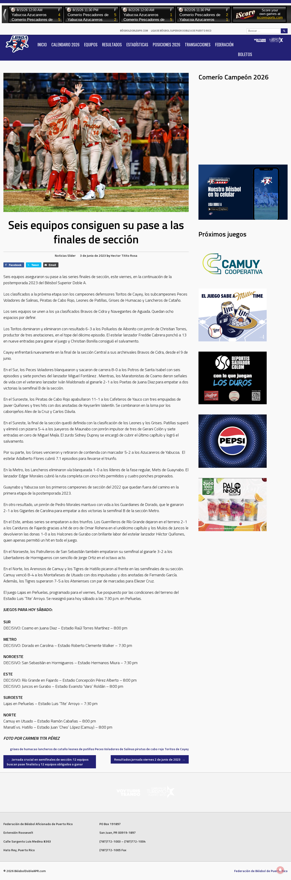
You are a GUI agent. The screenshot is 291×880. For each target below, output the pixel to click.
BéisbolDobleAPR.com (134, 30)
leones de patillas (81, 749)
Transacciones (198, 44)
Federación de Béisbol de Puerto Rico (261, 870)
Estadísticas (137, 44)
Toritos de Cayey (177, 749)
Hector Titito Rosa (124, 255)
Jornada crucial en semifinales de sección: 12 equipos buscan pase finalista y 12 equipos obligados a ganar (47, 762)
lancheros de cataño (53, 749)
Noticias (61, 255)
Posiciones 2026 (166, 44)
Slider (71, 255)
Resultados (112, 44)
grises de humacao (23, 749)
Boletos (245, 54)
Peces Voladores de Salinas (114, 749)
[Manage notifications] (280, 870)
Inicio (42, 44)
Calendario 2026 (65, 44)
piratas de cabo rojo (149, 749)
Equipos (91, 44)
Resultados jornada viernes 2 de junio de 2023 (149, 759)
